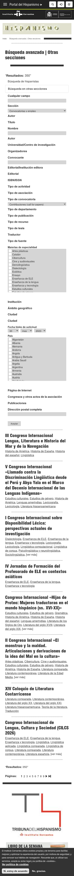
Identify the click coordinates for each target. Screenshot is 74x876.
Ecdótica (17, 271)
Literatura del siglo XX (18, 703)
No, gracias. (39, 871)
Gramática (61, 613)
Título (11, 122)
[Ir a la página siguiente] (46, 775)
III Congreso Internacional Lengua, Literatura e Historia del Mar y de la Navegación (35, 441)
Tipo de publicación (21, 215)
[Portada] (37, 28)
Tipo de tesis (16, 228)
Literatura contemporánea (20, 673)
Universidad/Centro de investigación (31, 145)
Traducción (12, 711)
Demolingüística (21, 264)
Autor (11, 116)
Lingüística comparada (31, 746)
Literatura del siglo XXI (47, 703)
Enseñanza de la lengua (25, 282)
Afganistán (18, 339)
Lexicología (12, 506)
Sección (13, 106)
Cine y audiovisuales (23, 261)
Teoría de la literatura (54, 707)
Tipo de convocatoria (21, 199)
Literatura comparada (54, 669)
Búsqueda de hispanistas (23, 81)
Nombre (13, 128)
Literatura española (37, 754)
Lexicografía (50, 502)
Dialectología (19, 268)
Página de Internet (19, 390)
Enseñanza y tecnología (25, 285)
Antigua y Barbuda (22, 356)
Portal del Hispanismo (24, 5)
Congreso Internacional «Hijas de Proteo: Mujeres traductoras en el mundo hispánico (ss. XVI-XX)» (36, 603)
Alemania (17, 346)
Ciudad (12, 314)
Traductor (14, 234)
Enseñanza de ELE (22, 278)
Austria (16, 377)
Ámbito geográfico (20, 308)
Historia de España (42, 451)
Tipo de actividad (19, 186)
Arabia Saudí (19, 360)
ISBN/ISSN (15, 180)
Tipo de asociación (20, 193)
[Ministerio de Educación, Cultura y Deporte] (58, 14)
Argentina (17, 367)
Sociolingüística (15, 554)
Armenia (16, 370)
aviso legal (26, 860)
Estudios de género (42, 498)
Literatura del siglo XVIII (37, 625)
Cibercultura (18, 258)
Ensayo (16, 275)
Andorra (16, 350)
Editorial (13, 174)
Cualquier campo (19, 96)
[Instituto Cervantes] (18, 13)
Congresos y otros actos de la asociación (35, 397)
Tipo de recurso (18, 222)
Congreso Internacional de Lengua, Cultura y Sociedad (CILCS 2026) (37, 728)
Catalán (16, 254)
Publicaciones (17, 403)
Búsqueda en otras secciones (27, 89)
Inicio (5, 38)
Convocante (16, 157)
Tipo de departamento (22, 209)
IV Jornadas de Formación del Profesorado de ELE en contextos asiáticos (35, 572)
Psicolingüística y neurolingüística (39, 551)
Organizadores (17, 151)
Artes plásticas (20, 251)
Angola (16, 353)
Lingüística (27, 455)
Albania (16, 343)
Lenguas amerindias (29, 502)
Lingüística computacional (36, 547)
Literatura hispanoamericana (38, 506)
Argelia (16, 363)
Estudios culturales (22, 289)
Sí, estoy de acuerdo (15, 871)
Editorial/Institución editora (25, 167)
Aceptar (14, 423)
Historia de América (17, 451)
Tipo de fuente (17, 241)
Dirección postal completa (25, 409)
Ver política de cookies (15, 864)
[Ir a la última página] (49, 775)
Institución (15, 302)
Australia (17, 374)
